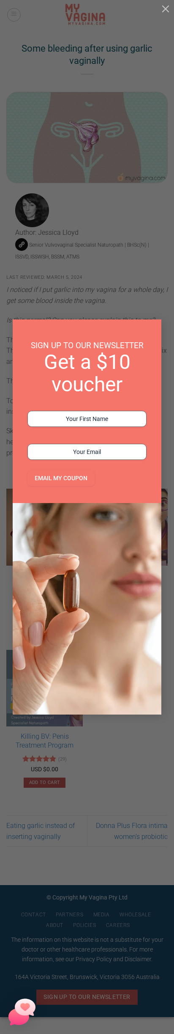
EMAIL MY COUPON (61, 478)
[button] (21, 1012)
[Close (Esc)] (165, 8)
